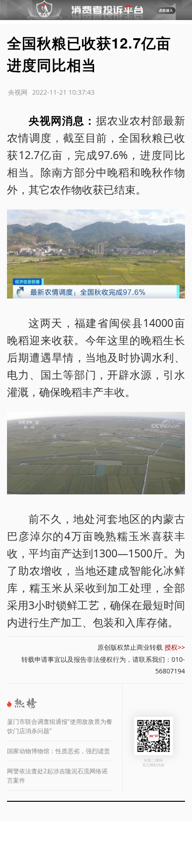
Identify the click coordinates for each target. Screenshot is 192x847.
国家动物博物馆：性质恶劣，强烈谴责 (58, 751)
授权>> (175, 647)
